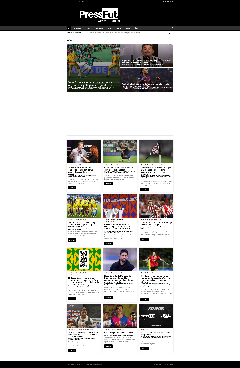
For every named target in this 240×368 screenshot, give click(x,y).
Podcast (118, 28)
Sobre (136, 28)
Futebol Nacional (152, 165)
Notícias (79, 165)
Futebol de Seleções (117, 219)
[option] (129, 33)
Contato (127, 28)
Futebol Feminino (80, 219)
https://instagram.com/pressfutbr (168, 1)
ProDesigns (169, 365)
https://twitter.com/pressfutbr (165, 1)
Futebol (88, 28)
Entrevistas (99, 28)
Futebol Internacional (117, 165)
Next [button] (171, 32)
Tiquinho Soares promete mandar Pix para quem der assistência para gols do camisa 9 (113, 33)
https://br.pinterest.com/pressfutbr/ (172, 1)
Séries (109, 28)
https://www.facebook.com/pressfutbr (163, 1)
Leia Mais (72, 187)
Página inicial (77, 28)
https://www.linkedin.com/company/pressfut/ (170, 1)
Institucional (145, 329)
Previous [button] (169, 32)
